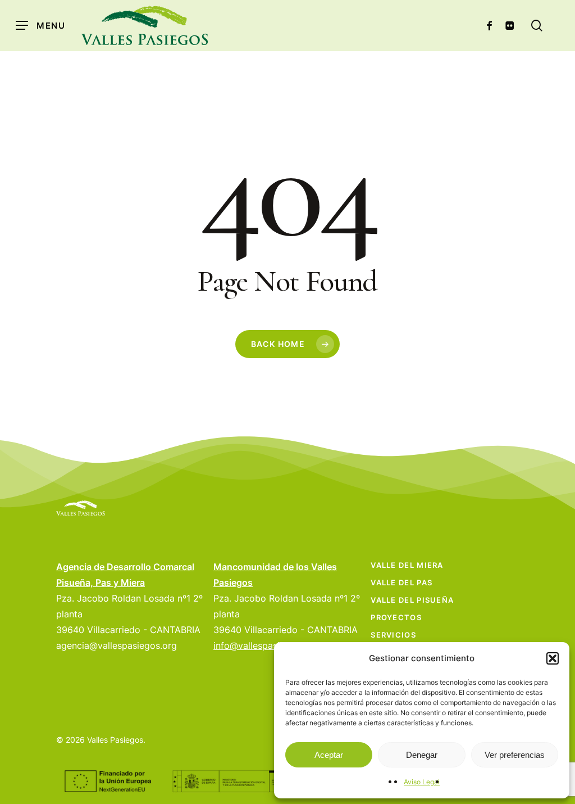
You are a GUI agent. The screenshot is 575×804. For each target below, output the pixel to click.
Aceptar (328, 755)
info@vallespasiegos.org (265, 645)
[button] (552, 658)
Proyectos (396, 617)
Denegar (421, 755)
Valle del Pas (401, 582)
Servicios (393, 634)
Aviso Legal (422, 782)
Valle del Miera (407, 565)
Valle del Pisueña (412, 599)
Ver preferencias (515, 755)
